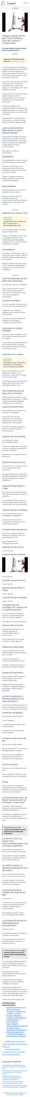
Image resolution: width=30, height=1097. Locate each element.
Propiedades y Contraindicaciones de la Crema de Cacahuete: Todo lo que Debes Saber (14, 1066)
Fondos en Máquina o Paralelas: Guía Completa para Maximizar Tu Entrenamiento (16, 1019)
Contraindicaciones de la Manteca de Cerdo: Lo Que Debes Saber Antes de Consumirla (15, 1086)
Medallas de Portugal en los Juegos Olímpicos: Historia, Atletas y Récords (14, 1044)
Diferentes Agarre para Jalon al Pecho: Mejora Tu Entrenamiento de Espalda (16, 1034)
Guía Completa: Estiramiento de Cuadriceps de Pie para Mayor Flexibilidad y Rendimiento (17, 1027)
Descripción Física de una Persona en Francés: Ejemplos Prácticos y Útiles (13, 1082)
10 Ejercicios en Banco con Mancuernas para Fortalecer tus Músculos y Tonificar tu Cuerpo (16, 1011)
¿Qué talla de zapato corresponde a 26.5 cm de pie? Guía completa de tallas (13, 1052)
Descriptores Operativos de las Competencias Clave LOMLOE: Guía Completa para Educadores (12, 1077)
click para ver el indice (17, 61)
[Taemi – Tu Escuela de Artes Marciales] (9, 3)
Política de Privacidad (15, 1093)
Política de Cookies (17, 1095)
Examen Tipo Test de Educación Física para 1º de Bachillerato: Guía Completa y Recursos (14, 1072)
